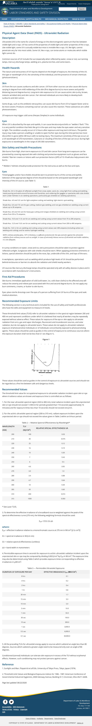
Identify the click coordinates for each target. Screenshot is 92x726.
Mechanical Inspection (56, 19)
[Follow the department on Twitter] (11, 702)
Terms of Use (7, 709)
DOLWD (19, 24)
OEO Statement (19, 707)
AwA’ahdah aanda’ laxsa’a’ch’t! (40, 2)
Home (4, 19)
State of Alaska (10, 3)
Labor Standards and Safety (34, 24)
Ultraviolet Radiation (23, 26)
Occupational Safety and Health (58, 24)
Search (81, 9)
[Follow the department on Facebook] (5, 702)
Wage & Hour (78, 19)
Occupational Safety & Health (26, 19)
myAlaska (61, 4)
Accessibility (7, 707)
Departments (71, 4)
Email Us (80, 723)
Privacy (16, 709)
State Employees (84, 4)
